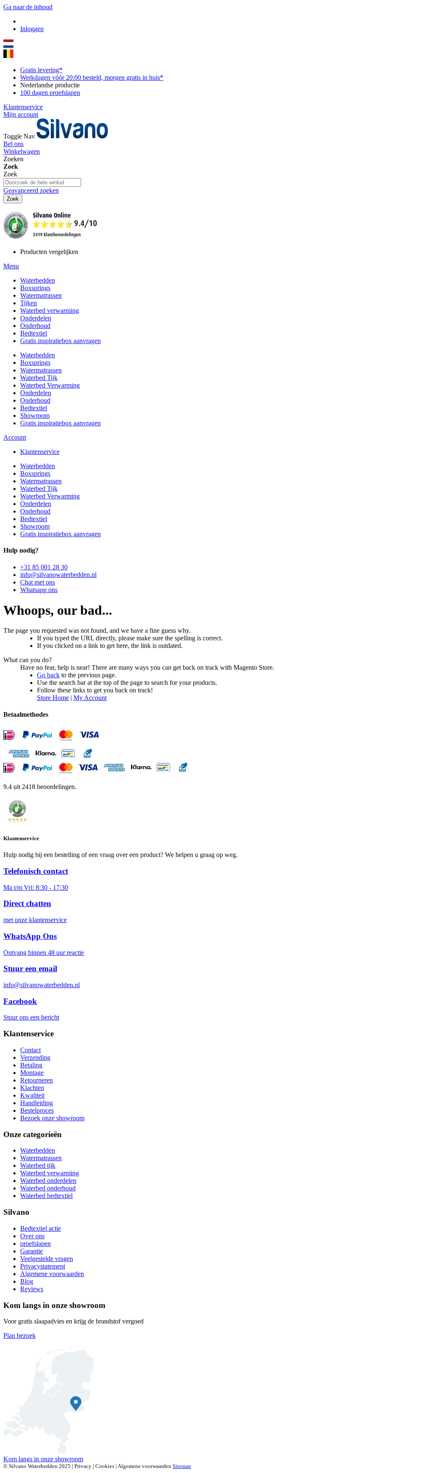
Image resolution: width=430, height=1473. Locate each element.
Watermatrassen (41, 1157)
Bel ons (13, 143)
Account (14, 437)
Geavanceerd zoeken (31, 190)
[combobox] (42, 182)
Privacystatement (42, 1266)
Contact (30, 1050)
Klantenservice (23, 106)
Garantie (31, 1251)
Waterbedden (37, 1150)
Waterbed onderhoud (48, 1188)
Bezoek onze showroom (52, 1118)
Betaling (31, 1065)
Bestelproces (37, 1110)
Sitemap (182, 1466)
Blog (26, 1281)
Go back (48, 675)
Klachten (32, 1087)
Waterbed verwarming (49, 1173)
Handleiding (36, 1102)
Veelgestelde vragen (46, 1258)
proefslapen (35, 1243)
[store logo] (72, 136)
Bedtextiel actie (40, 1228)
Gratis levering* (41, 69)
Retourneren (36, 1080)
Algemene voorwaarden (52, 1273)
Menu (11, 266)
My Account (90, 697)
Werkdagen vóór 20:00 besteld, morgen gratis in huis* (91, 77)
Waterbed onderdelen (48, 1180)
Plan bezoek (19, 1335)
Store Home (53, 697)
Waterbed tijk (37, 1165)
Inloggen (32, 28)
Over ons (32, 1236)
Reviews (31, 1288)
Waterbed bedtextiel (46, 1195)
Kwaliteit (32, 1095)
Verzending (35, 1057)
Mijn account (20, 114)
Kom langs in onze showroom (43, 1459)
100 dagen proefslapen (50, 92)
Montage (32, 1072)
